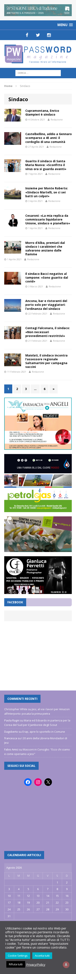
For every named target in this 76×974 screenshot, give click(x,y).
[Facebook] (27, 35)
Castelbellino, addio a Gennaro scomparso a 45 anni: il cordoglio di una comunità (48, 138)
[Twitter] (38, 35)
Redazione (57, 119)
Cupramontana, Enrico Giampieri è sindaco (42, 112)
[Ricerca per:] (38, 73)
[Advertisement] (38, 653)
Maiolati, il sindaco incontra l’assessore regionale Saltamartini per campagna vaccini (46, 361)
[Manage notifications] (66, 964)
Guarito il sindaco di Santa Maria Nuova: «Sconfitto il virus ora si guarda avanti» (45, 165)
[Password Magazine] (38, 54)
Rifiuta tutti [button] (16, 964)
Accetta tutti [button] (42, 955)
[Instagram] (49, 35)
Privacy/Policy (35, 964)
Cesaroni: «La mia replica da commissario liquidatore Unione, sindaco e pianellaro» (47, 219)
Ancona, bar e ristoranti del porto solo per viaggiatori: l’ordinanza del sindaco (46, 304)
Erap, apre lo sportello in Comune (43, 732)
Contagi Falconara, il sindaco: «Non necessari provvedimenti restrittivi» (47, 332)
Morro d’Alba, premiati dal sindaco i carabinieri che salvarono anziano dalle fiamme (45, 248)
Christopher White (15, 709)
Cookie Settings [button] (18, 955)
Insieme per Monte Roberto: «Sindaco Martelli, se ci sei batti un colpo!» (46, 192)
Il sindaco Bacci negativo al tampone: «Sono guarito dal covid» (46, 277)
